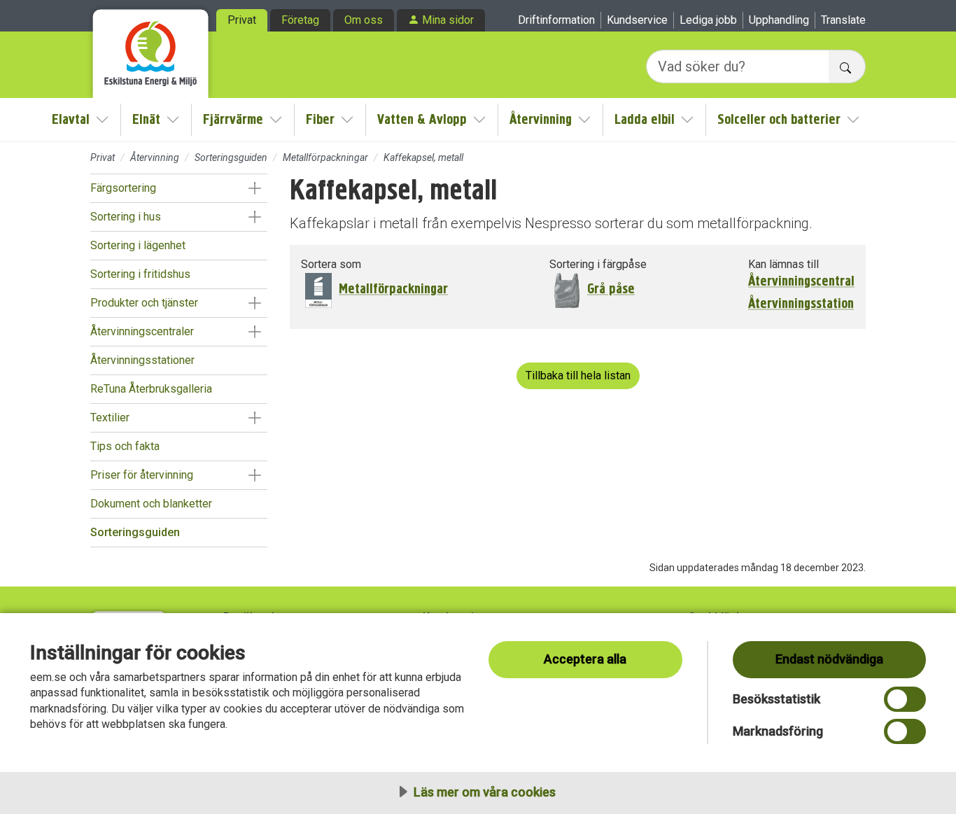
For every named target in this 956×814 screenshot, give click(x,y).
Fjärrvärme (233, 119)
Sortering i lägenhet (137, 245)
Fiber (320, 119)
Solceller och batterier (779, 119)
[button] (254, 188)
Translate (843, 20)
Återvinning (540, 119)
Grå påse (611, 288)
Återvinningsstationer (142, 360)
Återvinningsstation (801, 303)
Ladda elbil (644, 119)
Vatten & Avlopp (422, 119)
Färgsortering (123, 188)
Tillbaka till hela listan (578, 375)
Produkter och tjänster (144, 302)
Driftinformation (556, 20)
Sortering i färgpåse (598, 264)
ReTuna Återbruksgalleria (151, 388)
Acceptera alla (585, 659)
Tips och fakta (125, 446)
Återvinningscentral (801, 281)
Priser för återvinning (141, 475)
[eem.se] (151, 49)
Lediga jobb (708, 20)
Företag (300, 20)
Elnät (146, 119)
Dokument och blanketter (151, 503)
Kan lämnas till (783, 264)
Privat (241, 20)
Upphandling (779, 20)
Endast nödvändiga (829, 659)
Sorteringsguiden (231, 157)
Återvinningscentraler (142, 331)
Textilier (109, 417)
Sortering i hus (125, 216)
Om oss (363, 20)
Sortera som (331, 264)
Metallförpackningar (325, 157)
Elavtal (71, 119)
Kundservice (637, 20)
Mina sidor (448, 20)
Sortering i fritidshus (140, 274)
